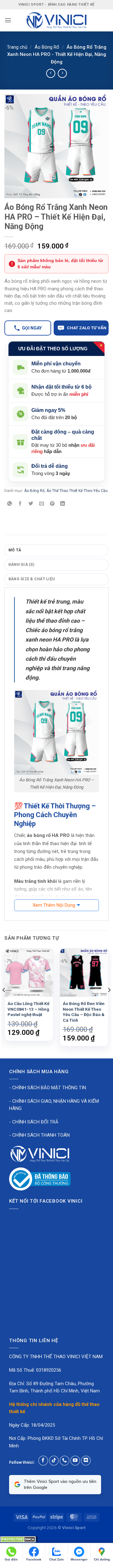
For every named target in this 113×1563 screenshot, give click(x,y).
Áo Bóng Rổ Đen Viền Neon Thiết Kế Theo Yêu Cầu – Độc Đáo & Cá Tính (84, 1012)
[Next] (109, 1003)
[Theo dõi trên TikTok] (54, 1460)
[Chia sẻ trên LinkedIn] (63, 504)
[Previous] (4, 1003)
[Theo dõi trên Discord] (86, 1460)
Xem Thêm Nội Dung (54, 905)
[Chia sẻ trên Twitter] (31, 504)
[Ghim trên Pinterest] (52, 504)
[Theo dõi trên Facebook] (43, 1460)
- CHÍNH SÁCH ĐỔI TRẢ (33, 1122)
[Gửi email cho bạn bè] (41, 504)
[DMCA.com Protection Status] (19, 1539)
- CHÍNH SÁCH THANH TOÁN (39, 1135)
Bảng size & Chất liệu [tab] (31, 579)
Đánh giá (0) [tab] (21, 564)
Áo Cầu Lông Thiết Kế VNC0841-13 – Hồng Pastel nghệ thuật (28, 1009)
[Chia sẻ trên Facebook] (20, 504)
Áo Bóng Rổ (47, 47)
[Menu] (8, 20)
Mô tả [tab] (14, 550)
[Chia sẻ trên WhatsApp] (9, 504)
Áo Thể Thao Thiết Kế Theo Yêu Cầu (77, 491)
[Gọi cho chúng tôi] (64, 1460)
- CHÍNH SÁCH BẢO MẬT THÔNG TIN (47, 1087)
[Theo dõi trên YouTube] (75, 1460)
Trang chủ (17, 47)
